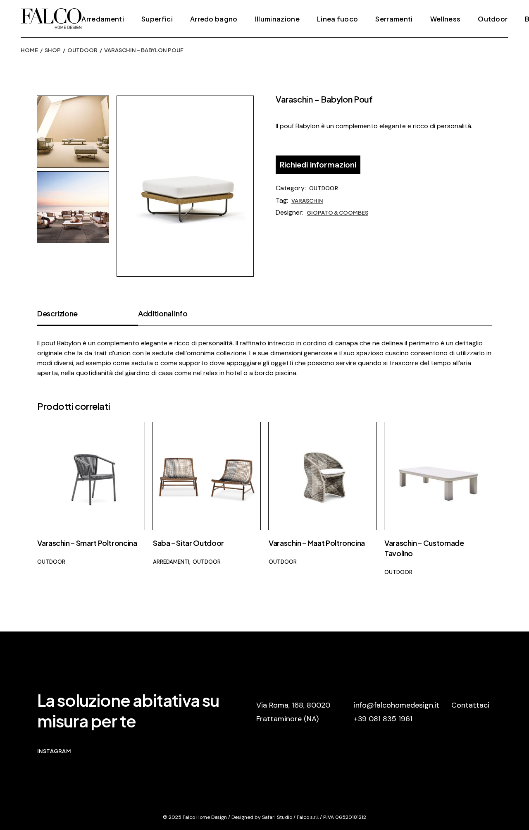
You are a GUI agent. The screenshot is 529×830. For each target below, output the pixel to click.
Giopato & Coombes (337, 212)
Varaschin (307, 200)
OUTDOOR (323, 188)
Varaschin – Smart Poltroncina (87, 543)
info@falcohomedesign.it (396, 705)
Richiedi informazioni (318, 165)
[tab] (87, 317)
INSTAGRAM (54, 751)
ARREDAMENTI (171, 561)
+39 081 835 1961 (383, 719)
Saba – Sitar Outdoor (188, 543)
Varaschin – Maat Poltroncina (317, 543)
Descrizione (57, 313)
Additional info (163, 313)
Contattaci (470, 705)
